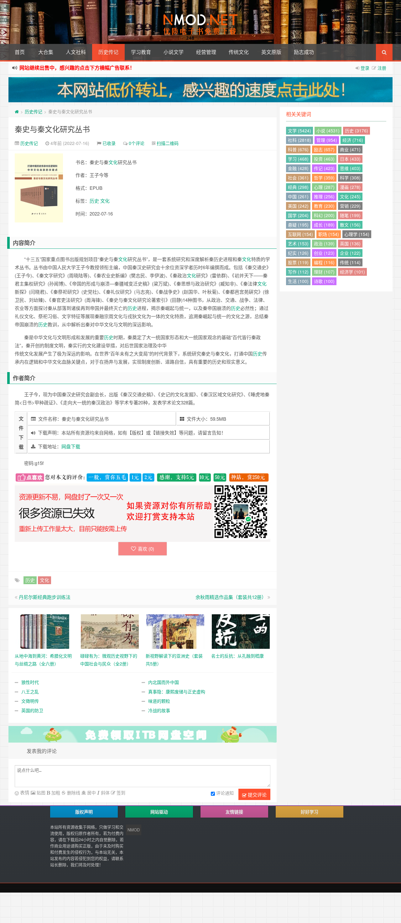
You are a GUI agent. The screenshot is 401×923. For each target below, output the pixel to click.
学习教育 (141, 52)
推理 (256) (324, 196)
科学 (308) (350, 177)
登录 (365, 68)
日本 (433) (350, 159)
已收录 (109, 143)
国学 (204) (298, 215)
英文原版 (271, 52)
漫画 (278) (350, 187)
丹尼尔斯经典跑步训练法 (44, 597)
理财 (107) (324, 272)
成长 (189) (324, 224)
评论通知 (225, 793)
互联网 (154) (300, 234)
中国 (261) (298, 196)
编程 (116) (324, 262)
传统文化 (239, 52)
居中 (91, 792)
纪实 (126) (298, 253)
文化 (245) (350, 196)
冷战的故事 (159, 710)
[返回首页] (17, 111)
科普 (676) (298, 149)
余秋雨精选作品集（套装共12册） (230, 597)
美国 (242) (298, 206)
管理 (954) (326, 140)
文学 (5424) (299, 130)
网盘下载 (70, 446)
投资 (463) (324, 159)
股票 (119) (298, 262)
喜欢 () (146, 548)
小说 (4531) (328, 130)
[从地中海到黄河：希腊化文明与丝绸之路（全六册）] (44, 630)
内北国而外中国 (163, 682)
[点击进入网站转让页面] (200, 89)
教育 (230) (324, 206)
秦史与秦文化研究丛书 (52, 128)
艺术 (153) (298, 243)
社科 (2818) (299, 140)
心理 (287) (324, 187)
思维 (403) (350, 168)
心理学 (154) (356, 234)
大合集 (45, 52)
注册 (382, 68)
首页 (20, 52)
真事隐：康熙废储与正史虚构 (176, 691)
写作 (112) (298, 272)
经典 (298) (298, 187)
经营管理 (206, 52)
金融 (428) (298, 168)
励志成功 (304, 52)
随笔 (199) (350, 215)
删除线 (73, 792)
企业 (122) (350, 253)
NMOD (134, 830)
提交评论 (257, 794)
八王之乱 (30, 691)
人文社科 (76, 52)
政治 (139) (324, 243)
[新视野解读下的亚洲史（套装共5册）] (175, 630)
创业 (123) (324, 253)
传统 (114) (350, 262)
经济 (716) (352, 140)
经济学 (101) (352, 272)
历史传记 (108, 52)
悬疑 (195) (298, 224)
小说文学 (174, 52)
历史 (94, 200)
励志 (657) (324, 149)
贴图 (40, 792)
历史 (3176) (356, 130)
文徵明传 (30, 701)
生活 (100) (298, 281)
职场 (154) (328, 234)
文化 (113, 162)
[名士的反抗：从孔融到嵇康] (241, 630)
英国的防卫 (32, 710)
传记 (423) (324, 168)
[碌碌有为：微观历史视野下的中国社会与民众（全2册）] (110, 630)
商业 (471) (350, 149)
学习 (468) (298, 159)
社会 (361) (298, 177)
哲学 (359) (324, 177)
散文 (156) (350, 224)
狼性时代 (30, 682)
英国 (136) (350, 243)
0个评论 (136, 143)
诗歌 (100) (324, 281)
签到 (120, 792)
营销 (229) (350, 206)
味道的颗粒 (159, 701)
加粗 (55, 792)
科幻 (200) (324, 215)
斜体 (105, 792)
